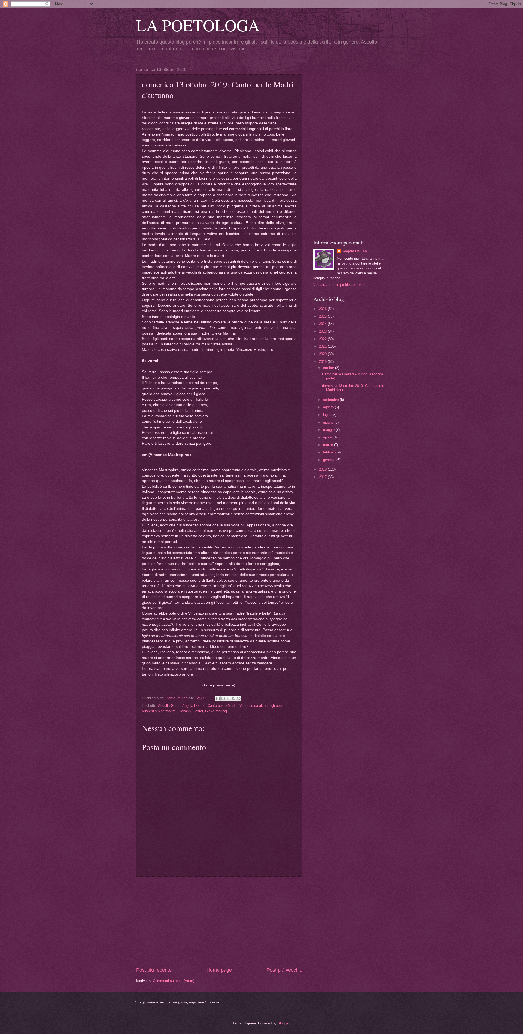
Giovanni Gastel (190, 711)
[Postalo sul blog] (223, 698)
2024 (323, 324)
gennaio (329, 460)
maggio (329, 430)
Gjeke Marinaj (216, 711)
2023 (323, 331)
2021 (323, 346)
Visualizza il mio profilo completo (339, 285)
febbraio (330, 452)
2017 (323, 477)
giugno (329, 422)
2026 (323, 309)
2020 (323, 354)
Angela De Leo (193, 706)
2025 (323, 316)
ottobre (329, 368)
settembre (331, 400)
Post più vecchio (284, 970)
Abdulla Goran (169, 706)
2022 (323, 339)
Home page (219, 970)
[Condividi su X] (228, 698)
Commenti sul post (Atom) (173, 981)
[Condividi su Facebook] (233, 698)
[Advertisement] (219, 921)
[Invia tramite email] (218, 698)
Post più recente (154, 970)
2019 (323, 362)
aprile (328, 437)
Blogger (283, 1023)
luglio (327, 415)
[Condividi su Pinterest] (238, 698)
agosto (329, 407)
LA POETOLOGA (198, 25)
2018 (323, 469)
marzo (328, 445)
